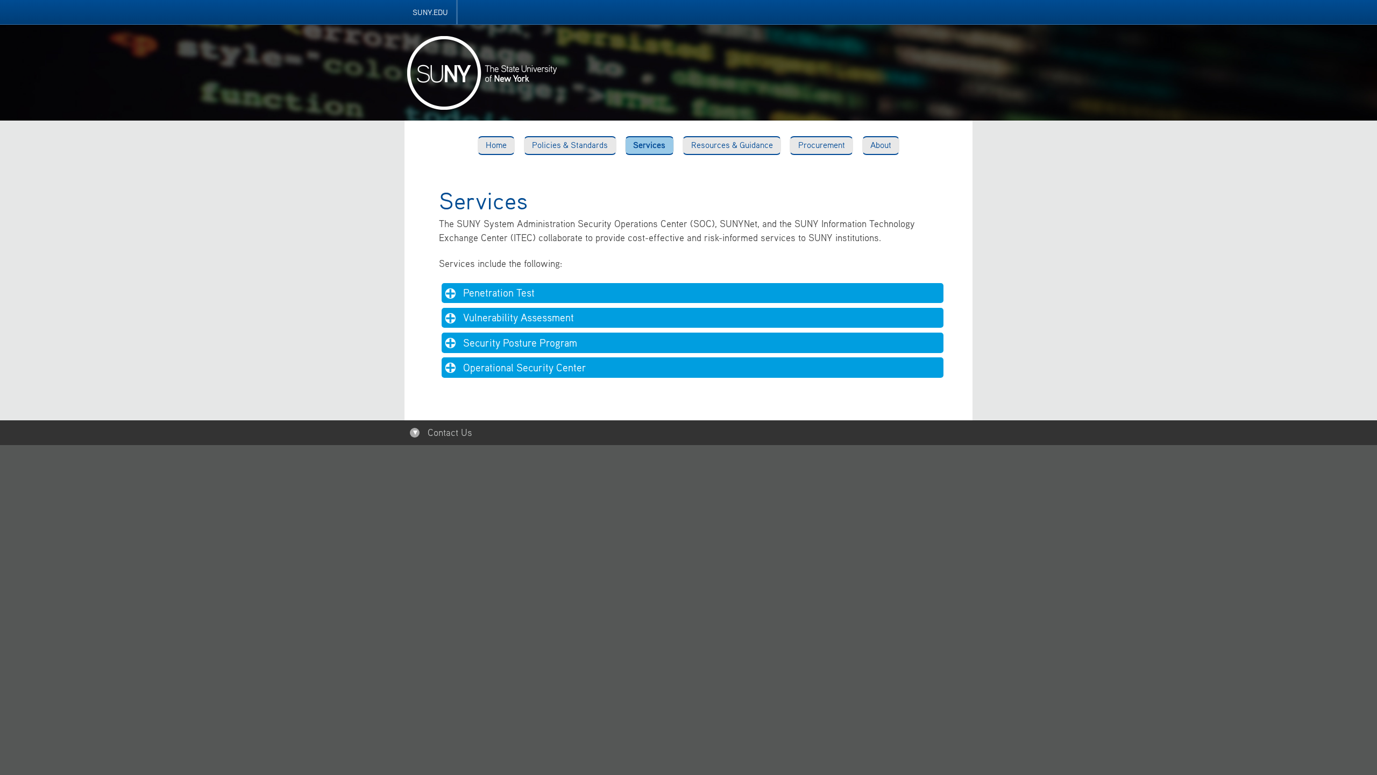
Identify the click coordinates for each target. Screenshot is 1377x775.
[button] (692, 293)
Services (649, 145)
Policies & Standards (570, 145)
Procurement (821, 145)
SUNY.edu (430, 12)
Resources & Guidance (732, 145)
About (880, 145)
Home (496, 145)
